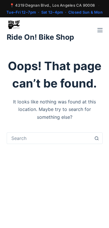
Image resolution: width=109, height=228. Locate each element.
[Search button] (96, 138)
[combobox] (49, 138)
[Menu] (100, 30)
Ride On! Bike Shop (40, 37)
